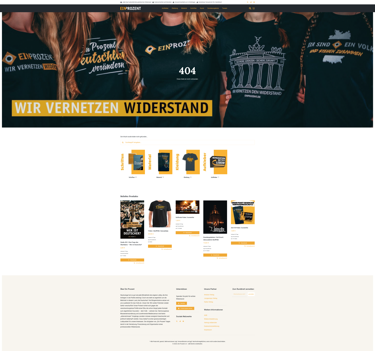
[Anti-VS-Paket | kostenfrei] (243, 212)
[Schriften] (132, 151)
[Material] (160, 151)
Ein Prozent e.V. (182, 344)
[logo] (130, 6)
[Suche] (250, 8)
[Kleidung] (187, 151)
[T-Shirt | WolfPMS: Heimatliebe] (160, 213)
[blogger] (254, 2)
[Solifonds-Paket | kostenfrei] (187, 207)
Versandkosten (153, 239)
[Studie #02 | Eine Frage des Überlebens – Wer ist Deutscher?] (132, 219)
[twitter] (247, 2)
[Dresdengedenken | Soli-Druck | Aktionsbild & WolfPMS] (215, 217)
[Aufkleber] (215, 151)
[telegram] (250, 2)
